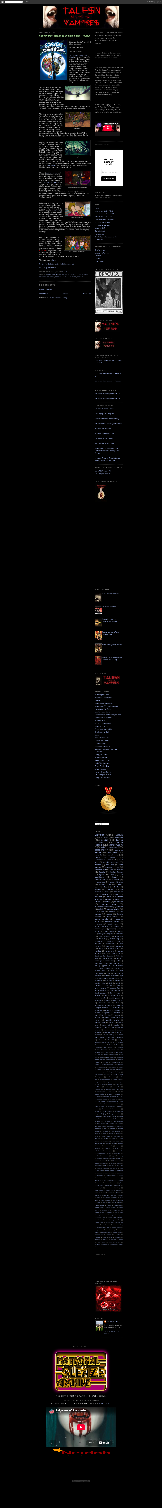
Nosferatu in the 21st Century (105, 433)
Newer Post (43, 293)
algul (105, 1128)
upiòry (109, 1202)
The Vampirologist (101, 757)
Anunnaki (116, 1086)
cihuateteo (98, 1010)
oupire (113, 1069)
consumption (109, 951)
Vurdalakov (108, 1121)
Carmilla (98, 256)
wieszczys (118, 1084)
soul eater (115, 887)
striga (107, 1190)
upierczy (120, 1200)
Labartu (114, 1104)
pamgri (119, 1069)
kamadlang (105, 1156)
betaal (106, 1054)
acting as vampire (53, 275)
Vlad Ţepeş (112, 852)
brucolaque (113, 1054)
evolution (117, 1013)
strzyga (110, 1192)
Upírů (114, 1116)
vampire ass (100, 1077)
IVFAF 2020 (99, 911)
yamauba (114, 1244)
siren (106, 953)
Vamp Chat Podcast (102, 778)
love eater (120, 1165)
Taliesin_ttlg (112, 1321)
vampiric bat (99, 1082)
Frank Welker (51, 165)
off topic (104, 1180)
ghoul (105, 887)
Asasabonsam (99, 1089)
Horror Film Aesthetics (103, 772)
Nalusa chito (116, 1109)
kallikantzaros (116, 1062)
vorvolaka (110, 1084)
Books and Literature (102, 222)
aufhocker (105, 1131)
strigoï (100, 909)
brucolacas (117, 1136)
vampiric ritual (99, 1229)
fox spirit (98, 943)
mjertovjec (120, 1170)
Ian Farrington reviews (103, 775)
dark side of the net (102, 738)
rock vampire (99, 1187)
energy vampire (62, 277)
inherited (98, 995)
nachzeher (120, 1173)
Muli (119, 1106)
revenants (98, 924)
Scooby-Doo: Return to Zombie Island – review (64, 36)
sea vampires (110, 1187)
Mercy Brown (107, 958)
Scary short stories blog (103, 729)
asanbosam (119, 1052)
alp (109, 973)
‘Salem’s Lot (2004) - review (112, 645)
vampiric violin (117, 1232)
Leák (105, 1047)
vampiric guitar (99, 1222)
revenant (119, 907)
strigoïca (97, 1192)
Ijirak (121, 1099)
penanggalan (110, 943)
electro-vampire (108, 1146)
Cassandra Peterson (51, 182)
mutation (114, 975)
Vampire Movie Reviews (104, 703)
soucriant (117, 1025)
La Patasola (105, 1104)
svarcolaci (113, 1195)
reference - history (112, 921)
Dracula (97, 259)
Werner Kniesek (118, 1121)
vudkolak (97, 1239)
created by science (105, 857)
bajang (111, 1133)
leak (109, 1160)
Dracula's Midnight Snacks (104, 409)
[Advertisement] (109, 546)
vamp (107, 892)
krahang (120, 1156)
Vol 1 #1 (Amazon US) (103, 471)
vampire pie (105, 1210)
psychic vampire (112, 1020)
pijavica (107, 1183)
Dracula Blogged (101, 743)
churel (113, 1138)
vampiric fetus (110, 1082)
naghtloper (100, 1175)
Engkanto (98, 1096)
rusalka (111, 1022)
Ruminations (99, 234)
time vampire (106, 1197)
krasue (120, 931)
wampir (121, 1239)
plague (108, 899)
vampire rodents (99, 1212)
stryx (104, 1192)
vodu (110, 1237)
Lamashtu (98, 1047)
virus (112, 875)
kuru (103, 1015)
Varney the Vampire (102, 253)
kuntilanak (119, 934)
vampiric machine (101, 926)
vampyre (109, 946)
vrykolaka (117, 1237)
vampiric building (113, 909)
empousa (118, 1146)
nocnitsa (118, 1178)
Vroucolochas (99, 1052)
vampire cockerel (111, 1077)
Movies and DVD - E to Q (104, 214)
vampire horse (109, 1030)
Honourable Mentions (102, 225)
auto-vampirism (116, 1131)
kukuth (119, 1158)
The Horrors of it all (102, 732)
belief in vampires (69, 275)
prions (121, 1183)
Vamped (98, 700)
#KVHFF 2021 (118, 1000)
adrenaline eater (100, 1126)
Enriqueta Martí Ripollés (110, 1096)
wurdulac (97, 1086)
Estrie (111, 1044)
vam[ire (109, 1205)
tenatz (121, 1195)
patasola (120, 1180)
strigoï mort (119, 936)
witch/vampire (100, 882)
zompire (98, 865)
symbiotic (98, 1027)
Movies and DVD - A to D (104, 211)
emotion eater (100, 983)
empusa (108, 1148)
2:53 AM (65, 271)
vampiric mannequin (103, 1227)
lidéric (113, 1163)
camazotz (116, 1008)
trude (102, 1200)
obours (97, 1180)
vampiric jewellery (118, 1225)
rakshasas (109, 1185)
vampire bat (101, 978)
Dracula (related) (46, 277)
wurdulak (107, 1000)
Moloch (111, 1047)
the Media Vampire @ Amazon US (107, 399)
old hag (97, 966)
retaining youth (100, 1022)
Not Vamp (110, 865)
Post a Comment (45, 290)
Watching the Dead (102, 695)
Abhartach (101, 1040)
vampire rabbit (109, 1032)
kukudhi (112, 1158)
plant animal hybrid (100, 1072)
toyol (112, 1027)
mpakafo (99, 1173)
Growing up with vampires (104, 414)
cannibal (116, 926)
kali (110, 983)
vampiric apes (119, 1212)
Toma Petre (106, 1116)
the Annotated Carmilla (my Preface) (108, 424)
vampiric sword (105, 1232)
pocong (114, 1183)
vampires (109, 1212)
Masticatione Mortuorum (103, 1005)
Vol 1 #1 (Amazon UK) (103, 474)
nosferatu (98, 855)
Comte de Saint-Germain (104, 956)
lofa (105, 1165)
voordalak (111, 1037)
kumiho (97, 1160)
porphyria (111, 929)
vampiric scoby (110, 1229)
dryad (114, 1143)
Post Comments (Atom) (58, 298)
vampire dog (114, 939)
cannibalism (118, 892)
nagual (108, 1175)
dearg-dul (98, 963)
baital (104, 1133)
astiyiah (112, 1128)
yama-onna (106, 1244)
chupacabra (118, 902)
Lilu (120, 1104)
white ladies (101, 1242)
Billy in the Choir (118, 1089)
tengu (98, 1197)
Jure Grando (115, 990)
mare (106, 975)
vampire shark (100, 998)
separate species (101, 879)
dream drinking (99, 1143)
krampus (99, 1158)
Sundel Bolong (115, 1049)
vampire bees (99, 1207)
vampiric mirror (116, 1227)
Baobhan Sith (104, 1003)
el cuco (99, 1146)
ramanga (117, 1185)
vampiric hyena (106, 1225)
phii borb (99, 1183)
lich (108, 1163)
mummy (120, 870)
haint (96, 1015)
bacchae (97, 1133)
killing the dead (100, 769)
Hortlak (105, 1099)
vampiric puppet (114, 998)
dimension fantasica (102, 746)
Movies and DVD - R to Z (104, 217)
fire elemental (111, 1059)
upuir (119, 1202)
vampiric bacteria (102, 1215)
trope (121, 1074)
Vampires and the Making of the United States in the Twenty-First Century (107, 450)
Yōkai (118, 961)
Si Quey (103, 1114)
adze (107, 1052)
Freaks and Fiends (102, 741)
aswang (97, 889)
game (111, 1151)
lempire (97, 1163)
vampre (109, 1234)
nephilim (117, 963)
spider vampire (99, 1190)
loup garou (119, 1064)
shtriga (119, 1072)
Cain (118, 941)
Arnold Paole (115, 953)
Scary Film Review (102, 766)
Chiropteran (113, 978)
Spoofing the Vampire (103, 429)
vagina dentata (99, 1205)
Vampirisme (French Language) (106, 706)
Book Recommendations (110, 594)
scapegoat (106, 1025)
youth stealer (109, 931)
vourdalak (98, 941)
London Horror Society (103, 712)
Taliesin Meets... (101, 231)
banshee (99, 1054)
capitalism (98, 897)
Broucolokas (101, 1091)
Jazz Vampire (101, 1101)
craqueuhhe (106, 1141)
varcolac (117, 1234)
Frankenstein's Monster (104, 860)
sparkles (107, 902)
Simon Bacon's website (103, 697)
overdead (112, 1180)
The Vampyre (100, 250)
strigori (119, 1190)
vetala (102, 1037)
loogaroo (111, 1165)
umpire (108, 1200)
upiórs (98, 1202)
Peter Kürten (109, 961)
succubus (115, 879)
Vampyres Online (101, 755)
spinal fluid (107, 1074)
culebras (108, 1010)
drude (108, 1143)
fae (111, 993)
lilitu (106, 995)
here (54, 260)
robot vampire (118, 966)
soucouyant (98, 1074)
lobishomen (98, 1165)
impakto (106, 1062)
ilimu (110, 1153)
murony (97, 1017)
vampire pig (116, 1210)
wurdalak (97, 1244)
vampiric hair (109, 1222)
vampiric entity (113, 948)
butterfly (117, 980)
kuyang (97, 1064)
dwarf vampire (100, 993)
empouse (97, 1148)
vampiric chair (112, 1217)
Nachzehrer (105, 1109)
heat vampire (119, 1151)
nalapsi (121, 1175)
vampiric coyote (104, 1220)
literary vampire (104, 936)
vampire (73, 277)
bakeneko (119, 946)
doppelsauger (117, 1141)
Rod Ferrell (119, 1047)
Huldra (118, 1044)
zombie (80, 277)
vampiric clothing (108, 1035)
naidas (114, 1175)
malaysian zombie (102, 1168)
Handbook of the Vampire (104, 438)
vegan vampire (100, 990)
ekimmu (120, 1143)
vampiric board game (116, 1215)
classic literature (116, 882)
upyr (121, 975)
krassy (106, 1158)
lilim (109, 1015)
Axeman (108, 1089)
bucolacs (97, 1138)
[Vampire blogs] (108, 814)
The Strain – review (109, 606)
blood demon (113, 924)
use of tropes (112, 855)
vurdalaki (105, 1239)
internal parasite (101, 919)
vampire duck (100, 971)
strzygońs (97, 1195)
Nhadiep (97, 1111)
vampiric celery (101, 1217)
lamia (109, 897)
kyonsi (101, 875)
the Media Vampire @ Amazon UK (107, 394)
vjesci (104, 1237)
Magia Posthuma (100, 1106)
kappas (113, 1156)
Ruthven (116, 894)
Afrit (107, 1086)
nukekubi (99, 1069)
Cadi (119, 1091)
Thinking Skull (100, 720)
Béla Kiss (111, 1091)
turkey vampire (100, 988)
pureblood (110, 889)
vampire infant (105, 884)
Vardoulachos (115, 1118)
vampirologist (99, 1234)
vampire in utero (110, 1207)
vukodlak (98, 1000)
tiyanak (117, 968)
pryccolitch (100, 1185)
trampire (115, 1197)
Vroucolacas (98, 1121)
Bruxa (112, 971)
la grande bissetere (108, 1064)
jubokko (97, 1156)
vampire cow (115, 995)
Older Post (87, 293)
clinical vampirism (112, 916)
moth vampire (101, 1067)
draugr (101, 948)
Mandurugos (111, 1106)
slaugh (118, 1187)
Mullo (96, 1109)
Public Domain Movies (103, 723)
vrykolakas (109, 941)
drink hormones (110, 1057)
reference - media (112, 867)
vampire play (116, 1079)
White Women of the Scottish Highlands (109, 1123)
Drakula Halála (99, 1094)
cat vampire (83, 275)
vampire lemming (105, 1079)
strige (113, 1190)
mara (121, 1168)
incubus (109, 914)
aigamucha (110, 1126)
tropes (118, 985)
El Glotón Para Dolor (113, 1094)
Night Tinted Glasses (102, 763)
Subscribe (108, 178)
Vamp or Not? (100, 228)
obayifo (106, 1069)
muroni (106, 1173)
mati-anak (100, 1170)
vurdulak (113, 1239)
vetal (103, 1084)
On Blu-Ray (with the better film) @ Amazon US (56, 264)
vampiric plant (109, 904)
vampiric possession (111, 862)
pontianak (106, 966)
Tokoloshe (98, 1116)
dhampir (114, 877)
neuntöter (110, 1178)
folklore (112, 911)
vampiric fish (115, 988)
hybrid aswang (101, 1153)
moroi (118, 983)
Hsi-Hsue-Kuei (114, 1099)
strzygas (118, 1192)
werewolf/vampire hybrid (104, 907)
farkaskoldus (98, 1151)
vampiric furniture (116, 1220)
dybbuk (106, 1013)
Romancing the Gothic (103, 709)
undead (104, 837)
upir (104, 1202)
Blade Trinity (56, 211)
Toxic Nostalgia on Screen (104, 443)
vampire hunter (100, 870)
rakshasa (98, 985)
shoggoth (111, 1072)
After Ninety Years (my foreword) (107, 419)
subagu (105, 1195)
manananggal (100, 929)
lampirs (104, 1160)
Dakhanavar (105, 1042)
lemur (103, 1163)
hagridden (108, 963)
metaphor (117, 1015)
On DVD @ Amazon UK (48, 268)
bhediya (118, 1133)
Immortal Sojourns (101, 726)
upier (114, 1200)
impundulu (117, 1153)
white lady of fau (114, 1242)
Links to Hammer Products (105, 220)
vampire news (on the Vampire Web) (108, 715)
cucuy (102, 1057)
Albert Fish (110, 1040)
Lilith (111, 870)
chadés (106, 1138)
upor (114, 1202)
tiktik (106, 1027)
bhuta (96, 1136)
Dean (97, 735)
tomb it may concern (102, 760)
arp (112, 1052)
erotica (117, 1148)
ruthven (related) (104, 968)
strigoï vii (102, 939)
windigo (120, 1037)
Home (65, 293)
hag (118, 993)
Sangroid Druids (107, 1111)
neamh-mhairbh (111, 1067)
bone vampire (106, 1136)
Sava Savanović (102, 1049)
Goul (117, 1003)
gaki (106, 1151)
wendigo (98, 951)
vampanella (117, 1205)
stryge (115, 1074)
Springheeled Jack (114, 1114)
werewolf (119, 837)
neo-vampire (100, 1178)
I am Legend (99, 261)
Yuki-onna (108, 980)
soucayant (108, 985)
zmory (121, 1244)
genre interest (101, 850)
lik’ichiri (119, 1163)
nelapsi (121, 1067)
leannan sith (117, 1160)
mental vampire (109, 1170)
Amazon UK (105, 1403)
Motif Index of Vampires (103, 718)
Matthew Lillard (51, 173)
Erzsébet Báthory (116, 872)
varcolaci (97, 1237)
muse (112, 1173)
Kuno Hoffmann (113, 1101)
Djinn (113, 1042)
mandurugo (113, 1168)
